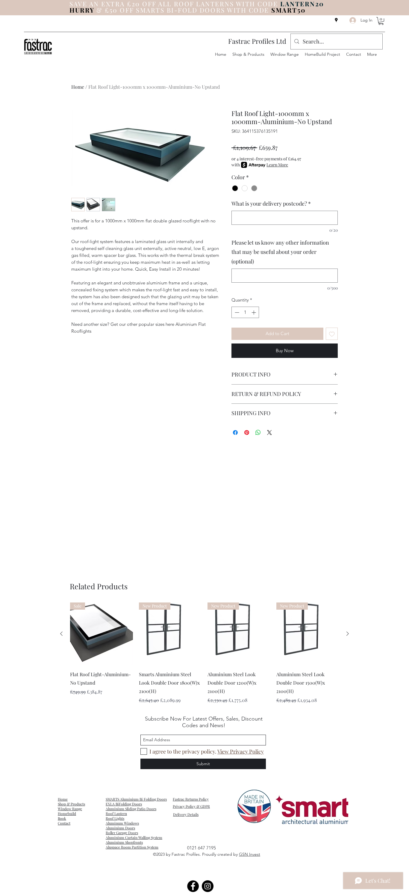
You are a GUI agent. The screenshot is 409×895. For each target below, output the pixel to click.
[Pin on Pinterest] (246, 432)
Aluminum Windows (122, 823)
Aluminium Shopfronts (124, 842)
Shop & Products (71, 803)
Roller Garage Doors (122, 832)
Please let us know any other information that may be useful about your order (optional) (280, 252)
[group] (204, 653)
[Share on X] (269, 432)
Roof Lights (115, 818)
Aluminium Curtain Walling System (134, 837)
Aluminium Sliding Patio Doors (131, 808)
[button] (381, 21)
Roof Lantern (116, 813)
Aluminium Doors (120, 827)
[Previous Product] (61, 633)
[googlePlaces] (336, 20)
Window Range (70, 808)
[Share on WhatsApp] (258, 432)
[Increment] (254, 312)
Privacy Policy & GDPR (191, 806)
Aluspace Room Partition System (132, 847)
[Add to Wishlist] (332, 334)
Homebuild (67, 813)
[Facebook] (193, 886)
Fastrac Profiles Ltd (257, 41)
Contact (64, 823)
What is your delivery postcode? (271, 203)
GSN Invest (249, 854)
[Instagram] (207, 886)
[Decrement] (236, 312)
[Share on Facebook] (235, 432)
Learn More (277, 165)
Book (62, 818)
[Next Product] (347, 633)
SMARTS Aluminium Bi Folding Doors (136, 799)
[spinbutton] (245, 312)
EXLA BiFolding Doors (124, 803)
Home (77, 87)
